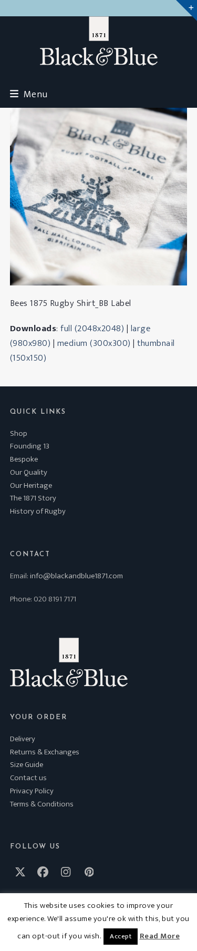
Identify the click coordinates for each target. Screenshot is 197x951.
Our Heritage (31, 485)
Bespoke (24, 459)
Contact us (28, 777)
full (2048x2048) (92, 328)
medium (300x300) (94, 343)
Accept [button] (120, 936)
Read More (160, 936)
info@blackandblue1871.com (76, 575)
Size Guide (26, 764)
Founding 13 (29, 446)
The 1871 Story (33, 498)
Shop (18, 433)
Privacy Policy (32, 790)
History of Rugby (38, 511)
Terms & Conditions (42, 804)
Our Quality (28, 472)
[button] (29, 94)
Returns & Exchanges (44, 752)
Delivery (22, 738)
